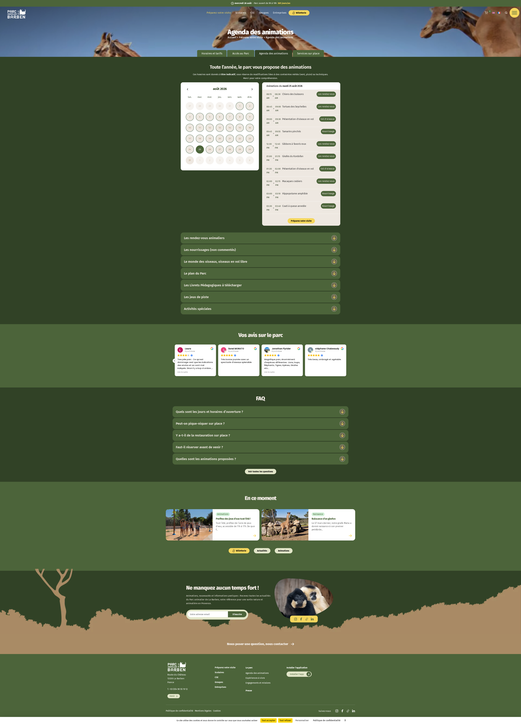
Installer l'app (297, 674)
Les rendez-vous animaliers (204, 238)
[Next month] (252, 89)
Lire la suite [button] (182, 372)
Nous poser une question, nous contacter (258, 644)
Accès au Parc (240, 53)
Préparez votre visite (219, 12)
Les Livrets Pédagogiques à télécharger (213, 285)
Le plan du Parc (195, 273)
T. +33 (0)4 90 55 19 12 (177, 689)
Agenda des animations (257, 673)
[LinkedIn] (312, 619)
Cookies (217, 710)
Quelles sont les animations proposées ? (206, 459)
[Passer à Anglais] (493, 13)
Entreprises (279, 12)
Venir (172, 696)
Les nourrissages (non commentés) (210, 250)
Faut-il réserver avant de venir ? (199, 447)
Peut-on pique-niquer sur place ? (200, 423)
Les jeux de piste (196, 297)
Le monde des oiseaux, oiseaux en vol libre (215, 262)
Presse (249, 690)
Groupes (264, 12)
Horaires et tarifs (211, 53)
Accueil (232, 37)
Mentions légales (203, 710)
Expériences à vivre (255, 678)
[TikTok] (306, 619)
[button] (175, 361)
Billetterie (301, 13)
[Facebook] (301, 619)
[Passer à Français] (499, 13)
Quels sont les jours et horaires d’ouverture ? (209, 412)
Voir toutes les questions (260, 471)
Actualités (262, 550)
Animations (283, 550)
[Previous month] (187, 89)
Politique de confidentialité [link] (326, 720)
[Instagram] (295, 619)
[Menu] (514, 13)
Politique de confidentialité (179, 710)
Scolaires (240, 12)
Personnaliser (302, 720)
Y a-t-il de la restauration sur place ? (203, 435)
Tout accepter (268, 720)
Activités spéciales (197, 309)
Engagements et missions (258, 683)
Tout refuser (285, 720)
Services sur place (308, 53)
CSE (252, 12)
